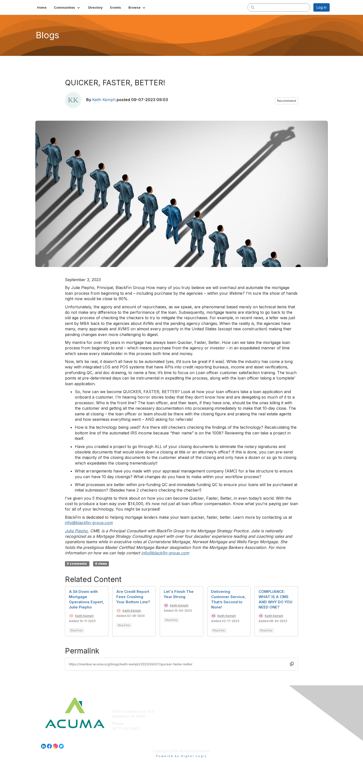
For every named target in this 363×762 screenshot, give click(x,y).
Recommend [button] (286, 101)
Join (186, 711)
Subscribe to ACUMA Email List (208, 716)
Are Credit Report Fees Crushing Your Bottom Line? (133, 596)
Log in (321, 7)
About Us (262, 711)
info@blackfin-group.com (89, 522)
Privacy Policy (266, 716)
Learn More (192, 721)
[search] (252, 7)
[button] (67, 7)
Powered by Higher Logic (181, 756)
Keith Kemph (104, 99)
